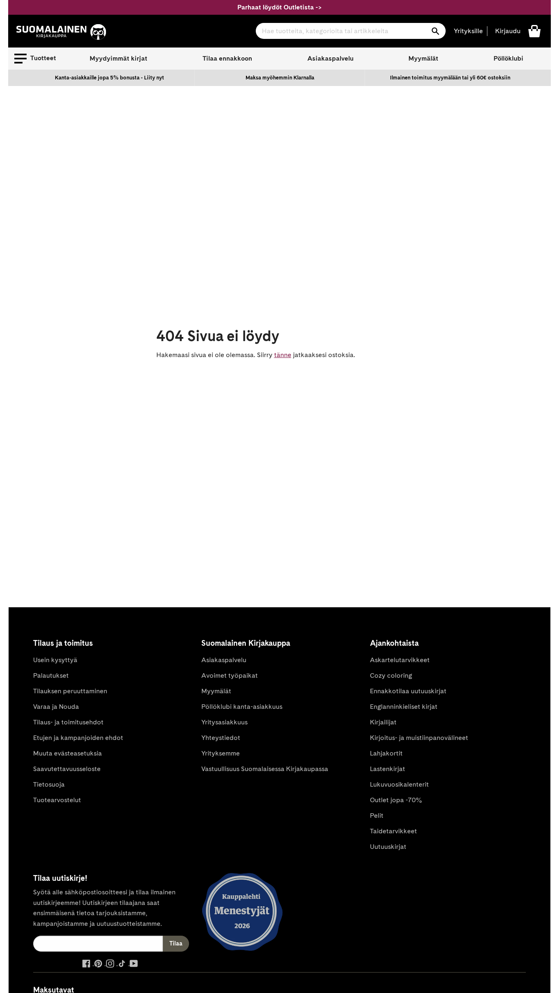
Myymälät (423, 58)
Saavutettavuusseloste (67, 769)
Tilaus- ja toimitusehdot (68, 722)
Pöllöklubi (508, 58)
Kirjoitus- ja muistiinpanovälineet (419, 738)
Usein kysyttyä (55, 660)
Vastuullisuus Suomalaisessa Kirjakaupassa (264, 769)
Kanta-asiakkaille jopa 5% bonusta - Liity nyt (109, 78)
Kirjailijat (383, 722)
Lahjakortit (386, 753)
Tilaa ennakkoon (227, 58)
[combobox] (351, 31)
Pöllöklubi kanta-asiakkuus (241, 706)
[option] (110, 78)
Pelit (376, 815)
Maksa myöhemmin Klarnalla (280, 78)
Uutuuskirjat (388, 846)
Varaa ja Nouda (56, 706)
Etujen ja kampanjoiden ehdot (78, 738)
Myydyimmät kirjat (118, 58)
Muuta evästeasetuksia (67, 753)
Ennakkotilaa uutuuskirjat (408, 691)
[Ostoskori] (534, 30)
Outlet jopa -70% (396, 800)
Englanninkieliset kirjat (403, 706)
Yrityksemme (220, 753)
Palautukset (51, 675)
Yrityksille (468, 31)
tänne (282, 355)
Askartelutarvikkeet (400, 660)
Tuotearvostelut (57, 800)
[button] (35, 59)
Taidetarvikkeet (393, 831)
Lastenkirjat (387, 769)
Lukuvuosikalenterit (399, 784)
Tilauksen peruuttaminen (70, 691)
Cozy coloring (391, 675)
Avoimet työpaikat (229, 675)
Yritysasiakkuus (224, 722)
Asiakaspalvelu (330, 58)
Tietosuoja (49, 784)
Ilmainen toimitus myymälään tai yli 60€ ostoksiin (450, 78)
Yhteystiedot (220, 738)
